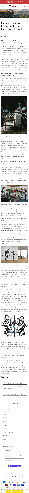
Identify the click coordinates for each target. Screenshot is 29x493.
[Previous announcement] (3, 2)
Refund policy (6, 450)
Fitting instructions (8, 432)
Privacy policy (16, 489)
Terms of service (24, 489)
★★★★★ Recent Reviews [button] (14, 491)
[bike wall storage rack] (14, 262)
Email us (5, 421)
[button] (3, 6)
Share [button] (4, 36)
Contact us (6, 418)
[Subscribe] (22, 460)
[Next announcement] (26, 2)
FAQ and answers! (7, 443)
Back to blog (16, 403)
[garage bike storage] (14, 201)
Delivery (5, 428)
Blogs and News (7, 425)
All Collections (7, 436)
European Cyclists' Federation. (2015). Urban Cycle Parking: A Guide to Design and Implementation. (15, 386)
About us (5, 414)
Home (4, 439)
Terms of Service (7, 446)
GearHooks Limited (14, 487)
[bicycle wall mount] (14, 339)
